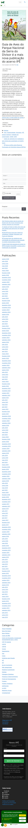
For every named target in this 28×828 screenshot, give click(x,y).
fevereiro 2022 (6, 384)
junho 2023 (5, 347)
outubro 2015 (5, 552)
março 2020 (5, 437)
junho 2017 (5, 513)
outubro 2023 (6, 337)
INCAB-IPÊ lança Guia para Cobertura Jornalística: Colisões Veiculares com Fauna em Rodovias (12, 234)
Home (3, 656)
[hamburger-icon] (20, 2)
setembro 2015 (6, 555)
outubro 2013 (5, 608)
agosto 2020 (5, 425)
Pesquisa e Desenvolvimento (10, 676)
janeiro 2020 (5, 441)
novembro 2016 (6, 529)
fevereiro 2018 (6, 494)
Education (18, 132)
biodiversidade (11, 132)
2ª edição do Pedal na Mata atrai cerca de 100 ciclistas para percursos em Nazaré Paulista (13, 228)
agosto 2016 (5, 536)
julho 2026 (5, 261)
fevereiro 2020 (6, 439)
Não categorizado (7, 667)
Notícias (6, 130)
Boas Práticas (6, 633)
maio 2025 (5, 293)
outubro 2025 (5, 282)
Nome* (5, 748)
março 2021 (5, 409)
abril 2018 (4, 490)
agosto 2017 (5, 508)
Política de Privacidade (8, 801)
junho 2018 (5, 485)
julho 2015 (5, 559)
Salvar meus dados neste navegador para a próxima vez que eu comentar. (14, 187)
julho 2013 (5, 612)
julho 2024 (5, 316)
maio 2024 (5, 321)
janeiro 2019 (5, 469)
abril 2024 (5, 323)
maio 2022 (5, 377)
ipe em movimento (7, 665)
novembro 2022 (6, 363)
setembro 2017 (6, 506)
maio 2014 (5, 592)
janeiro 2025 (5, 303)
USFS (15, 136)
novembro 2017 (6, 501)
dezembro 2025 (6, 277)
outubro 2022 (5, 365)
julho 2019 (5, 455)
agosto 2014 (5, 585)
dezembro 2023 (6, 333)
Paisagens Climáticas (8, 674)
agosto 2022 (5, 370)
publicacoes (5, 686)
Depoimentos (5, 651)
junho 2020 (5, 430)
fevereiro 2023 (6, 356)
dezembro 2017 (6, 499)
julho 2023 (5, 344)
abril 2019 (4, 462)
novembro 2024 (6, 307)
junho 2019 (5, 457)
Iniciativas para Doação (8, 658)
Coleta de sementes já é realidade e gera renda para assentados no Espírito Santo (13, 141)
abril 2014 (4, 594)
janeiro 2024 (5, 330)
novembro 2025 (6, 280)
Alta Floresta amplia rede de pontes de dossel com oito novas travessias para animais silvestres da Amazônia (12, 222)
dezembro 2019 (6, 444)
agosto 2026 (5, 259)
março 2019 (5, 464)
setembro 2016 (6, 534)
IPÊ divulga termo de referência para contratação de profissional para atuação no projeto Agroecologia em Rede (13, 240)
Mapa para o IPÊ (7, 720)
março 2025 (5, 298)
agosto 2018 (5, 481)
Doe (3, 653)
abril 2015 (4, 566)
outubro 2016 (5, 531)
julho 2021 (5, 400)
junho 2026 (5, 263)
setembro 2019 (6, 451)
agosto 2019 (5, 453)
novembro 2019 (6, 446)
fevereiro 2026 (6, 273)
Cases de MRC (6, 635)
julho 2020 (5, 427)
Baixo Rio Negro (6, 631)
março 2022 (5, 381)
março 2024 (5, 326)
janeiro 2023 (5, 358)
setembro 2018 (6, 478)
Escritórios (5, 722)
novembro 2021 (6, 390)
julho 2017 (5, 511)
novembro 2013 (6, 605)
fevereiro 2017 (6, 522)
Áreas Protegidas (6, 628)
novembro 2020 (6, 418)
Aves (5, 132)
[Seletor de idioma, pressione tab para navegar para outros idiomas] (3, 5)
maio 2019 (5, 460)
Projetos (4, 681)
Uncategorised (6, 693)
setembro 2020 (6, 423)
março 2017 (5, 520)
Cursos (4, 649)
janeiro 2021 (5, 414)
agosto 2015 (5, 557)
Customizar (22, 815)
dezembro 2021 (6, 388)
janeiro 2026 (5, 275)
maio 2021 (5, 404)
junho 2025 (5, 291)
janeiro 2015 (5, 573)
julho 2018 (5, 483)
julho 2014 (5, 587)
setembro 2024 (6, 312)
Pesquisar (4, 206)
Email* (5, 753)
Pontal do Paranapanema (9, 679)
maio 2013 (5, 617)
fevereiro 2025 (6, 300)
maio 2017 (5, 515)
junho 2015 (5, 562)
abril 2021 (4, 407)
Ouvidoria (5, 724)
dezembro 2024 (6, 305)
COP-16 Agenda (6, 642)
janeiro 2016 (5, 545)
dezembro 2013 (6, 603)
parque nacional (6, 134)
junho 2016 (5, 541)
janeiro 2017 (5, 525)
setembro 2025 (6, 284)
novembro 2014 (6, 578)
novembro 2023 (6, 335)
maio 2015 (5, 564)
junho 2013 (5, 615)
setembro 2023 (6, 340)
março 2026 (5, 270)
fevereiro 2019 (6, 467)
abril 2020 (5, 434)
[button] (24, 2)
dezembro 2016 (6, 527)
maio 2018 (5, 488)
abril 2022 (5, 379)
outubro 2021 (5, 393)
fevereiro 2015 (6, 571)
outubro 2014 (5, 580)
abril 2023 (5, 351)
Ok (24, 209)
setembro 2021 (6, 395)
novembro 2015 (6, 550)
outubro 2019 (5, 448)
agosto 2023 (5, 342)
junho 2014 (5, 589)
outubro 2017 (5, 504)
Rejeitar (22, 818)
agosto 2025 (5, 286)
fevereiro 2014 (6, 598)
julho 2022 (5, 372)
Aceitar (22, 820)
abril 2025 (5, 296)
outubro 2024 (6, 310)
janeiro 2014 (5, 601)
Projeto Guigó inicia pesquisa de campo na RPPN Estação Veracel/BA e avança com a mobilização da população (13, 246)
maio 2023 (5, 349)
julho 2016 (5, 538)
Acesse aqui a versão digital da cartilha (13, 117)
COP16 (4, 644)
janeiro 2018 (5, 497)
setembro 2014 (6, 582)
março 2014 (5, 596)
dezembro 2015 (6, 548)
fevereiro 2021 (6, 411)
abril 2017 (4, 518)
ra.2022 (4, 688)
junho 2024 (5, 319)
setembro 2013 (6, 610)
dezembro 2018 (6, 471)
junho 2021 (5, 402)
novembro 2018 (6, 474)
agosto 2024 (5, 314)
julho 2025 (5, 289)
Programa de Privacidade (9, 802)
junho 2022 (5, 374)
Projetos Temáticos (7, 683)
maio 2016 (5, 543)
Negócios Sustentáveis (8, 669)
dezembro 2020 (6, 416)
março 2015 (5, 568)
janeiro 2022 (5, 386)
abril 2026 (5, 268)
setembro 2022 (6, 367)
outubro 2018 (5, 476)
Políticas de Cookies (7, 804)
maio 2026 (5, 266)
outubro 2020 (6, 421)
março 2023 (5, 353)
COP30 (4, 646)
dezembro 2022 (6, 360)
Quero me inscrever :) (14, 761)
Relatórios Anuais (7, 690)
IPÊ (23, 132)
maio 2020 (5, 432)
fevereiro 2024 (6, 328)
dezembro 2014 (6, 575)
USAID (11, 136)
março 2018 (5, 492)
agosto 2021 (5, 397)
